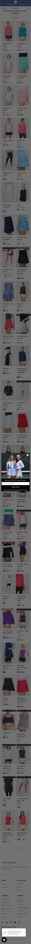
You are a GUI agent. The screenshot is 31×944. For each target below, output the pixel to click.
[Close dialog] (27, 455)
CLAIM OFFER (15, 487)
